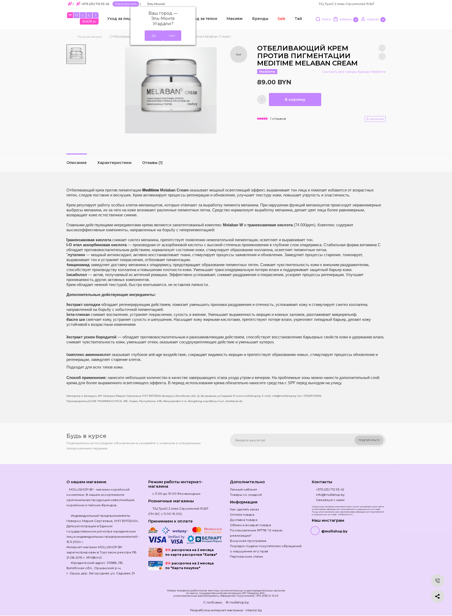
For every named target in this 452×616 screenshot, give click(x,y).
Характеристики (114, 162)
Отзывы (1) (152, 162)
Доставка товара (243, 520)
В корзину (295, 99)
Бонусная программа (248, 541)
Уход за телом (203, 18)
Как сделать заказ (244, 509)
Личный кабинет (243, 489)
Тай (298, 18)
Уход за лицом (121, 18)
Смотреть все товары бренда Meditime (354, 72)
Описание (76, 162)
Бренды (260, 18)
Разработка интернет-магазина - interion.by (226, 610)
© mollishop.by (237, 602)
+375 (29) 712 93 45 (95, 4)
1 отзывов (278, 118)
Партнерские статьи (246, 556)
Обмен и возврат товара (250, 525)
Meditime (267, 72)
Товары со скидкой (246, 495)
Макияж (235, 18)
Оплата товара (242, 514)
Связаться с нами (330, 500)
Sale (281, 18)
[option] (76, 54)
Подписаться (369, 440)
